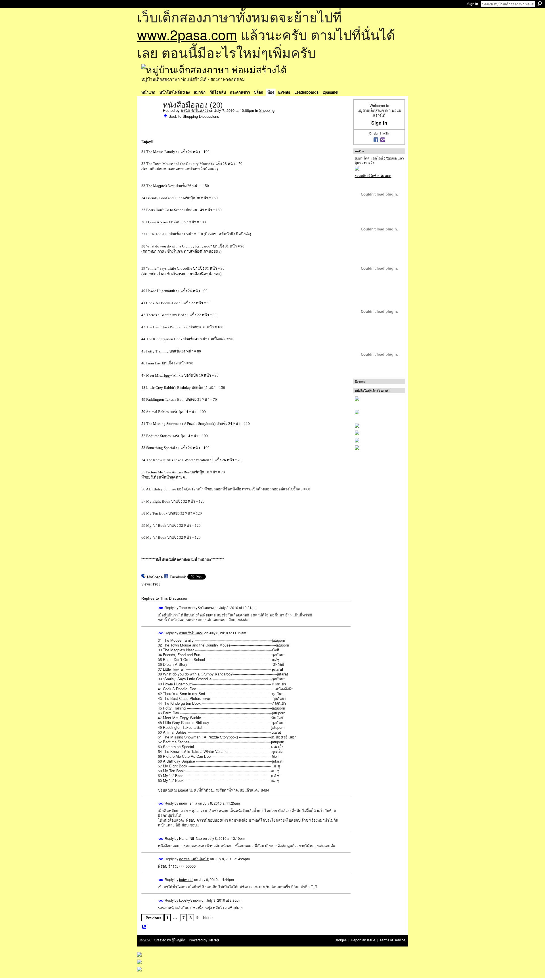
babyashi (186, 879)
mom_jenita (188, 803)
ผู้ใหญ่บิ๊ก (178, 940)
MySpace (155, 577)
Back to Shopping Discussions (194, 116)
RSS (144, 926)
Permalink (161, 608)
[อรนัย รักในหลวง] (150, 117)
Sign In (472, 4)
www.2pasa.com (187, 34)
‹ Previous (152, 917)
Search (539, 3)
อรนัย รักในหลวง (194, 110)
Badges (341, 940)
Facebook (178, 577)
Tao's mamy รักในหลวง (196, 607)
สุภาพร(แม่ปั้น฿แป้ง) (194, 858)
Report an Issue (363, 940)
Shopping (266, 110)
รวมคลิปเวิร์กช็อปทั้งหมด (373, 175)
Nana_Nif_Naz (190, 838)
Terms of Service (392, 940)
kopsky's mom (190, 899)
